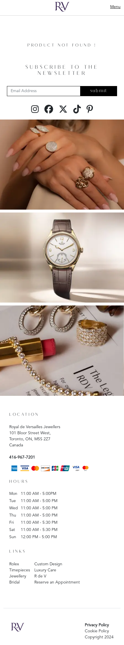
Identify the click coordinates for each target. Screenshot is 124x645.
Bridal (14, 582)
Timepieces (19, 570)
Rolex (14, 564)
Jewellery (17, 576)
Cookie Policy (97, 631)
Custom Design (48, 564)
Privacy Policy (97, 625)
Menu (115, 7)
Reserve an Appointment (57, 582)
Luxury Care (45, 570)
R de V (40, 576)
